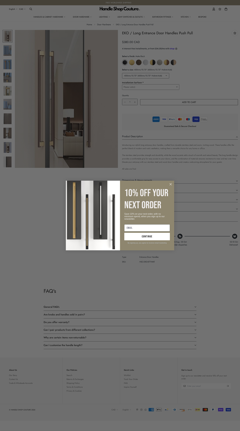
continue (147, 236)
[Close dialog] (170, 184)
